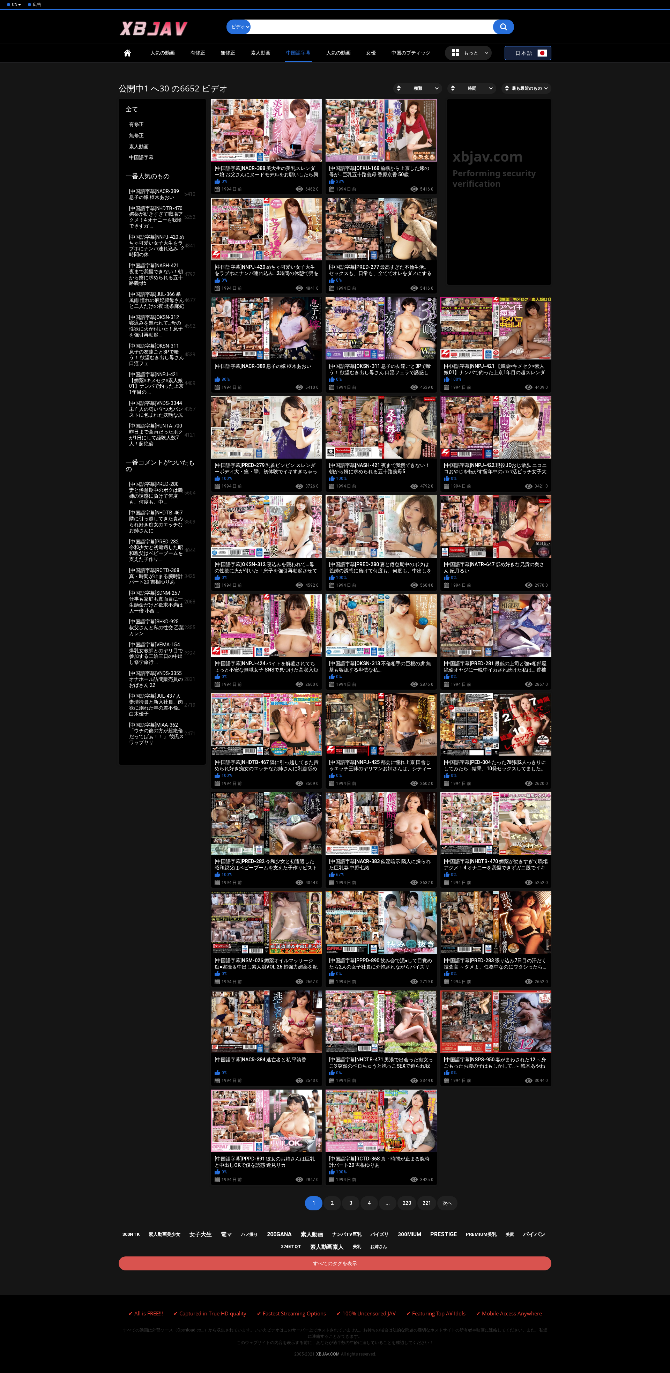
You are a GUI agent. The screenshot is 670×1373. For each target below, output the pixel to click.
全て (132, 109)
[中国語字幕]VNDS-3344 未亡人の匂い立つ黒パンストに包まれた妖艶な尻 (162, 409)
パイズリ (380, 1234)
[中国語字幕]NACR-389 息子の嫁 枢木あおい (162, 194)
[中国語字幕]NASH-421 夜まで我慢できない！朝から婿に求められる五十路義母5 (162, 274)
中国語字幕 (141, 157)
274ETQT (291, 1246)
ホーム (127, 53)
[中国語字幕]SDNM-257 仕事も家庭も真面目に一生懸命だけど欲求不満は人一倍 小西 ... (162, 601)
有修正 (198, 52)
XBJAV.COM (328, 1354)
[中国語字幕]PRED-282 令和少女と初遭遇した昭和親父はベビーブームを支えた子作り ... (162, 550)
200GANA (279, 1234)
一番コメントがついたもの (160, 466)
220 (407, 1203)
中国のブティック (411, 52)
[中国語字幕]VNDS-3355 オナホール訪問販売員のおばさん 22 (162, 679)
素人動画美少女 (164, 1234)
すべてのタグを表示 (335, 1263)
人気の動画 (162, 52)
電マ (226, 1234)
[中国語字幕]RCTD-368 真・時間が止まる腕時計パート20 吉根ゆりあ (162, 576)
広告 (37, 4)
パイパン (534, 1234)
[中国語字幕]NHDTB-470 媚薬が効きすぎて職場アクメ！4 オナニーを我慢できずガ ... (162, 217)
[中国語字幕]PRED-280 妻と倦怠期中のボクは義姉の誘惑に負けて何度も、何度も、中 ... (162, 492)
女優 (371, 52)
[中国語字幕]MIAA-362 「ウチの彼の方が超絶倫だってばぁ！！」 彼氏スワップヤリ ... (162, 733)
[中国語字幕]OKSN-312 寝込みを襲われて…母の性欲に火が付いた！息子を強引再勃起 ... (162, 325)
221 (427, 1203)
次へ (447, 1203)
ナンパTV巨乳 (347, 1234)
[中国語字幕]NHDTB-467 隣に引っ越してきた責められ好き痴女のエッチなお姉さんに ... (162, 521)
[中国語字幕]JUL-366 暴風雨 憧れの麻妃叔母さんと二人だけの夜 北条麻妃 (162, 300)
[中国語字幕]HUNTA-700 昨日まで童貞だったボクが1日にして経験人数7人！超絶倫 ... (162, 434)
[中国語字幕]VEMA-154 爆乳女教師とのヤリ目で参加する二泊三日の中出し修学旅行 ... (162, 653)
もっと (471, 52)
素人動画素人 (327, 1247)
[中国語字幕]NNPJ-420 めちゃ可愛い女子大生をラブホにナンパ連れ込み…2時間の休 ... (162, 245)
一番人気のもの (148, 176)
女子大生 (200, 1234)
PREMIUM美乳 (481, 1234)
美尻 (510, 1234)
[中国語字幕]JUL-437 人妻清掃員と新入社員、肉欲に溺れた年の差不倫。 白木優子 (162, 704)
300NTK (131, 1234)
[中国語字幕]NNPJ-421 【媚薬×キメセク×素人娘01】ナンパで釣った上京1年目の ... (162, 383)
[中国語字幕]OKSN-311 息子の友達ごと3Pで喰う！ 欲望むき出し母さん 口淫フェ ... (162, 354)
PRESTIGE (443, 1234)
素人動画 (260, 52)
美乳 (357, 1246)
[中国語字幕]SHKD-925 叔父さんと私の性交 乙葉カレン (162, 627)
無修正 (228, 52)
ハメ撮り (249, 1234)
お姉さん (378, 1246)
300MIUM (409, 1234)
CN (14, 4)
